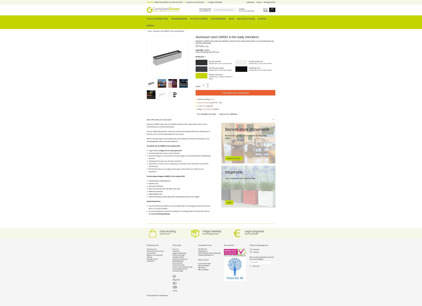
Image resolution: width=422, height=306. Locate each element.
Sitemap (149, 257)
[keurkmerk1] (235, 256)
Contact (259, 2)
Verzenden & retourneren (155, 251)
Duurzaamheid (177, 263)
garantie (205, 106)
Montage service (269, 2)
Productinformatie (178, 265)
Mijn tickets (202, 268)
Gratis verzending (168, 231)
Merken (150, 25)
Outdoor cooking (199, 19)
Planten (262, 19)
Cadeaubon (250, 2)
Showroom (176, 251)
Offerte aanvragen (178, 255)
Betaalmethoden (178, 261)
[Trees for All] (235, 280)
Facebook (256, 249)
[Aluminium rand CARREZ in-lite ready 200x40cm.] (151, 87)
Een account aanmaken (247, 11)
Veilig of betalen (208, 109)
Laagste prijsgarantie (254, 231)
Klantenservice (152, 249)
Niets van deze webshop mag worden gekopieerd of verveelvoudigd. (182, 269)
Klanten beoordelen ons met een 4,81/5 (168, 2)
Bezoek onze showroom (195, 2)
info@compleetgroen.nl (206, 255)
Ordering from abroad (179, 259)
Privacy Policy (151, 253)
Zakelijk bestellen (178, 257)
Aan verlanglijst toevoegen (206, 114)
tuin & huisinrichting (157, 19)
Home (150, 31)
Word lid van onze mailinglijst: (262, 258)
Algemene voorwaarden (155, 255)
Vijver (231, 19)
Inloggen (242, 9)
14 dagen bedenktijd (214, 2)
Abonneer (256, 266)
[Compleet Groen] (172, 10)
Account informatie (204, 264)
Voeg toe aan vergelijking (228, 114)
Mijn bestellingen (203, 266)
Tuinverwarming (179, 19)
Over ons (175, 249)
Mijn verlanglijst (203, 270)
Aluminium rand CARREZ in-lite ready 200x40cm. (169, 31)
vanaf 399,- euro (210, 103)
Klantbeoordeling (206, 99)
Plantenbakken (218, 19)
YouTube (256, 252)
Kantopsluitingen (246, 19)
